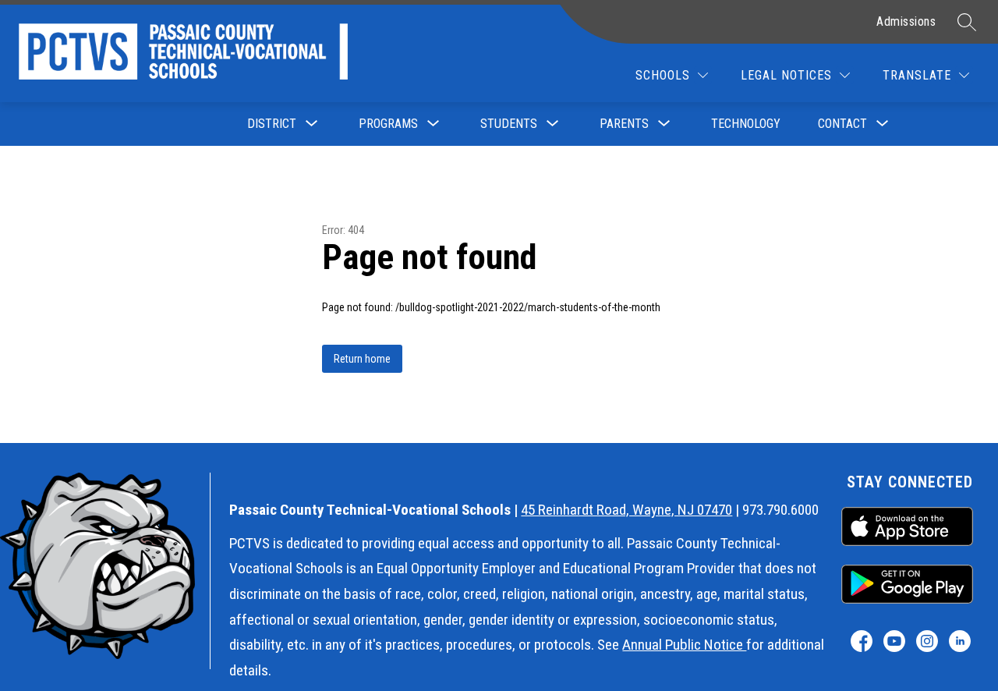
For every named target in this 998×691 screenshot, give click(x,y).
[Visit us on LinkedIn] (959, 641)
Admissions (906, 21)
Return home (362, 359)
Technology (745, 123)
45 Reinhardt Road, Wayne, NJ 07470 (626, 510)
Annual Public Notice (684, 645)
